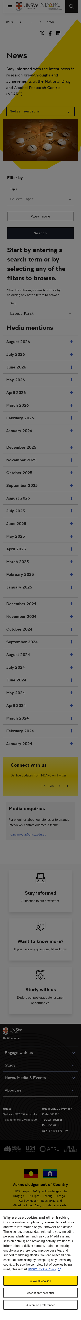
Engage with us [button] (19, 1052)
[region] (40, 1264)
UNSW (9, 22)
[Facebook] (50, 33)
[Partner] (51, 6)
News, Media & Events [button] (25, 1078)
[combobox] (40, 199)
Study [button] (10, 1065)
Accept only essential (40, 1292)
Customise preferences (40, 1305)
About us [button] (13, 1090)
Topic (13, 188)
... (30, 22)
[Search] (71, 6)
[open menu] (9, 6)
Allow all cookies (40, 1280)
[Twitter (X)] (43, 33)
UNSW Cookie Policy (45, 1269)
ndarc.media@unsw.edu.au (27, 834)
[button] (40, 111)
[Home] (27, 6)
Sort (13, 303)
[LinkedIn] (58, 33)
